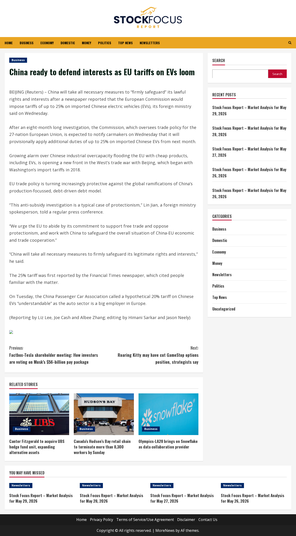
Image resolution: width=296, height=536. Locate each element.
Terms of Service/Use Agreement (145, 519)
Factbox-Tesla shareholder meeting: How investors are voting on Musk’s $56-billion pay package (53, 355)
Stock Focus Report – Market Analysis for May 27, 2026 (182, 498)
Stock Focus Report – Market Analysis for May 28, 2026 (111, 498)
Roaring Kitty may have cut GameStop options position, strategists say (158, 355)
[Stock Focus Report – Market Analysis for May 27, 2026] (183, 485)
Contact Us (207, 519)
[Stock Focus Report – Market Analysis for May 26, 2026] (254, 485)
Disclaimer (186, 519)
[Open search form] (289, 42)
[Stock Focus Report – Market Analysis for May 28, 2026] (113, 485)
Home (9, 42)
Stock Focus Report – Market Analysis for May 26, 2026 (252, 498)
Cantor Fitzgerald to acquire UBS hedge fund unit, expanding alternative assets (37, 446)
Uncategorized (223, 308)
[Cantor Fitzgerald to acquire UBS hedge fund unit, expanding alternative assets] (39, 414)
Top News (125, 42)
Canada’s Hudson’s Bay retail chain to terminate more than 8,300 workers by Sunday (102, 446)
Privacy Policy (101, 519)
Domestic (68, 42)
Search (218, 60)
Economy (47, 42)
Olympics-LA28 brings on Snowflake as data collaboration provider (168, 444)
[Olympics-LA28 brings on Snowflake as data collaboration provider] (168, 414)
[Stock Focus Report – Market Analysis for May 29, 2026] (42, 485)
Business (27, 42)
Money (86, 42)
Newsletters (150, 42)
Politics (104, 42)
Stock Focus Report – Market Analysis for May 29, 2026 (41, 498)
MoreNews (165, 530)
